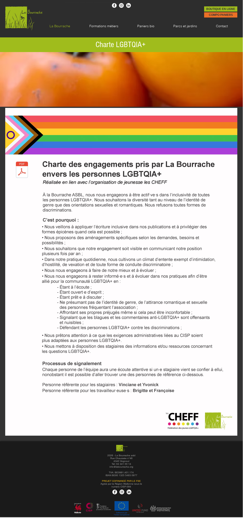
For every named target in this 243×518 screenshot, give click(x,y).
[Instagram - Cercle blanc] (121, 5)
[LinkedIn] (128, 5)
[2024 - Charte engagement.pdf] (22, 170)
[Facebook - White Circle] (114, 5)
